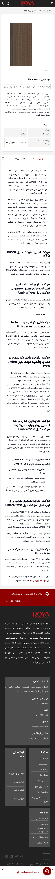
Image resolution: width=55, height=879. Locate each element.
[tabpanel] (27, 374)
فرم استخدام (42, 818)
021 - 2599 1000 (42, 703)
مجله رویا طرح (41, 786)
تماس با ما (43, 780)
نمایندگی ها (19, 782)
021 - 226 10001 (42, 715)
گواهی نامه (19, 790)
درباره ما (44, 769)
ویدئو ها (44, 758)
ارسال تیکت (42, 842)
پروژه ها (44, 775)
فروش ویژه (19, 798)
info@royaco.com (39, 726)
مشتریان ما (42, 792)
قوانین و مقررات (16, 773)
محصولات (43, 764)
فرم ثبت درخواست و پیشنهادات (43, 828)
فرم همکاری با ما (40, 837)
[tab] (42, 158)
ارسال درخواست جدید (38, 738)
